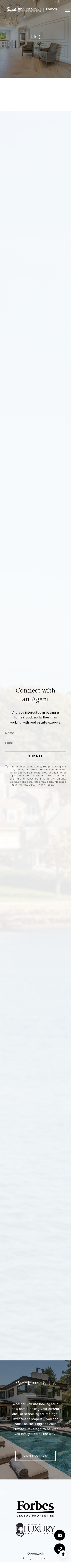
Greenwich (35, 1553)
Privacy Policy (44, 784)
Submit (35, 756)
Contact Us (35, 1455)
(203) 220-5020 (35, 1558)
